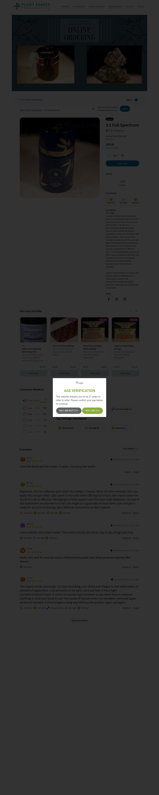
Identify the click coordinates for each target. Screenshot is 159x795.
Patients (65, 6)
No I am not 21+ (68, 410)
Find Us (140, 6)
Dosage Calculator (97, 6)
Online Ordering (115, 6)
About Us (130, 6)
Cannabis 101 (79, 6)
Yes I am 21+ (92, 410)
